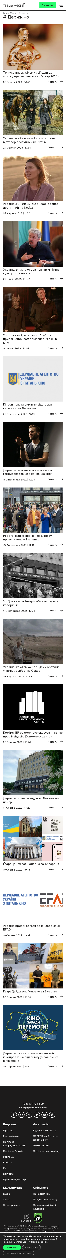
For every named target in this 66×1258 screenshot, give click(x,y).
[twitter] (37, 1115)
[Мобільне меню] (61, 5)
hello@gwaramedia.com (33, 1107)
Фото (6, 1199)
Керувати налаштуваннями (18, 1253)
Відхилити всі (31, 1247)
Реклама (8, 1157)
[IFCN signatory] (38, 1218)
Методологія (41, 1145)
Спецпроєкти (11, 1205)
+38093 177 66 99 (33, 1103)
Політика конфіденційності (14, 1144)
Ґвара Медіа (9, 13)
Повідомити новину (45, 1199)
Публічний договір (14, 1179)
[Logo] (14, 5)
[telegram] (29, 1115)
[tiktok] (52, 1115)
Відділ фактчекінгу (44, 1130)
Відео (6, 1194)
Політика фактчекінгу (46, 1151)
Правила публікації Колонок (44, 1207)
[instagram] (21, 1115)
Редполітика (11, 1136)
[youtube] (44, 1115)
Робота (7, 1162)
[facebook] (14, 1115)
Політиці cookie (39, 1242)
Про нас (8, 1130)
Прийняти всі (12, 1247)
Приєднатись (41, 1194)
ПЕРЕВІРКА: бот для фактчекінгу (45, 1138)
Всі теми (8, 1173)
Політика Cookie (13, 1151)
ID (4, 1168)
